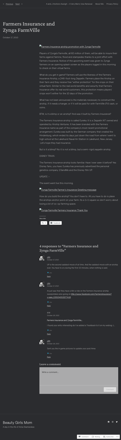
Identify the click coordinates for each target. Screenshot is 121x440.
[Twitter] (116, 421)
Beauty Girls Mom (17, 422)
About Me (99, 4)
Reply (49, 276)
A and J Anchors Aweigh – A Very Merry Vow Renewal (69, 4)
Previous (9, 4)
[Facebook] (108, 421)
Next (17, 4)
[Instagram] (112, 421)
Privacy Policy (112, 4)
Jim (48, 257)
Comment (110, 389)
